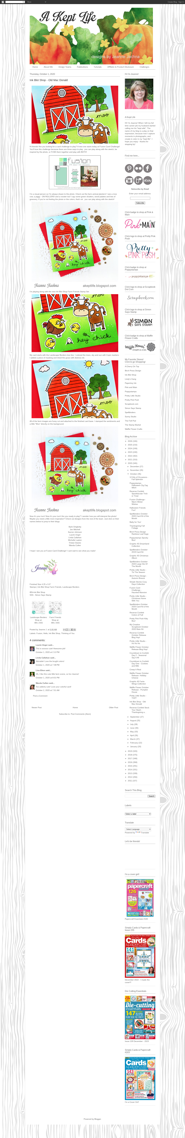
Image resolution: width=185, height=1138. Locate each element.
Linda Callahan (43, 658)
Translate (145, 833)
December (135, 466)
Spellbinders (130, 412)
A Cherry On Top (132, 366)
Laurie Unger (42, 645)
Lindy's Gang (130, 379)
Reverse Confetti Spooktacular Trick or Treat (138, 493)
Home (35, 67)
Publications (82, 67)
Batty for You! (135, 522)
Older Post (113, 707)
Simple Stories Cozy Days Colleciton (138, 583)
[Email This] (64, 629)
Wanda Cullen (42, 683)
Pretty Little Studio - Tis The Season (138, 571)
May (132, 732)
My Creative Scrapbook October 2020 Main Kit (139, 626)
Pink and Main (131, 387)
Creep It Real (135, 669)
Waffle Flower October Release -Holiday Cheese (139, 675)
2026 (130, 441)
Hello (45, 633)
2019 (130, 751)
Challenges (144, 67)
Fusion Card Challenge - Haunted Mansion (138, 590)
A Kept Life (53, 17)
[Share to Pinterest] (74, 629)
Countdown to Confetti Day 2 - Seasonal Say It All (139, 655)
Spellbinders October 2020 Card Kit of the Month (139, 516)
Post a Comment (40, 696)
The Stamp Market (133, 425)
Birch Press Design (133, 371)
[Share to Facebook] (72, 629)
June (132, 728)
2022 (130, 456)
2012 (130, 777)
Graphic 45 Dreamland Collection (139, 545)
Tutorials (98, 67)
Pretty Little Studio (132, 396)
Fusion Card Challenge (109, 146)
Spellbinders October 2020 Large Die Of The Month (139, 564)
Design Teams (65, 67)
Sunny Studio (130, 416)
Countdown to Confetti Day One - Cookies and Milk (139, 663)
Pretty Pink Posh (132, 400)
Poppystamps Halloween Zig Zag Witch (139, 485)
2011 (130, 781)
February (134, 743)
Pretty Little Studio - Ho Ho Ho (138, 642)
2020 (130, 463)
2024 (130, 448)
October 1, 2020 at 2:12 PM (47, 652)
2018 (130, 755)
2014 (130, 769)
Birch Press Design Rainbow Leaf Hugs (139, 533)
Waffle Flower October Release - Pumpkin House (139, 689)
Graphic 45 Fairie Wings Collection (138, 682)
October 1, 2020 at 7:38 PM (47, 665)
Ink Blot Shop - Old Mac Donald (138, 703)
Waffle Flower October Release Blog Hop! (139, 648)
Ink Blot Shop (54, 633)
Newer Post (37, 707)
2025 (130, 445)
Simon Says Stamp (133, 408)
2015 (130, 766)
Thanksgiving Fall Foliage (137, 527)
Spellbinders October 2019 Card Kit (139, 551)
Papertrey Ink (130, 383)
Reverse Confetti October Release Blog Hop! (138, 635)
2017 (130, 758)
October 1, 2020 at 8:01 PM (47, 678)
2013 (130, 773)
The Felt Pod (130, 421)
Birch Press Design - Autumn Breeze (138, 577)
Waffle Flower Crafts (133, 429)
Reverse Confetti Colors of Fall (137, 613)
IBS (35, 623)
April (132, 735)
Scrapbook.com (131, 404)
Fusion (39, 633)
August (133, 720)
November (135, 470)
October (134, 474)
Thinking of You (67, 633)
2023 (130, 452)
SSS (41, 623)
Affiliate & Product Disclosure (120, 67)
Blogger (97, 1119)
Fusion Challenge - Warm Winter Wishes (138, 501)
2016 (130, 762)
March (133, 739)
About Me (48, 67)
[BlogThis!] (67, 629)
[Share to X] (69, 629)
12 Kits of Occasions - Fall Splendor (139, 478)
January (134, 746)
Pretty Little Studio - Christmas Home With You (138, 598)
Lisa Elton (40, 670)
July (132, 724)
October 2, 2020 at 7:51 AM (47, 690)
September (135, 717)
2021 (130, 459)
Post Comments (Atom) (81, 714)
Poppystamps (131, 391)
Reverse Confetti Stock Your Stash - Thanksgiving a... (139, 710)
